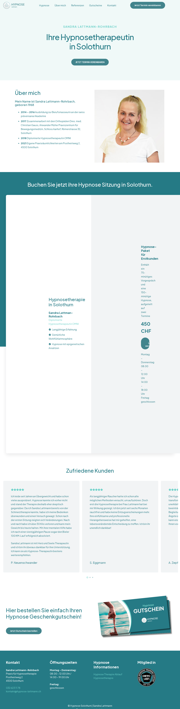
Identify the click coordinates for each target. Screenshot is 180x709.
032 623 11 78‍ (13, 687)
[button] (51, 5)
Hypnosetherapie (103, 677)
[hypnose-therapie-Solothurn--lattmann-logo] (14, 5)
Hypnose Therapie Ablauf (108, 674)
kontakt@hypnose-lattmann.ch (23, 691)
